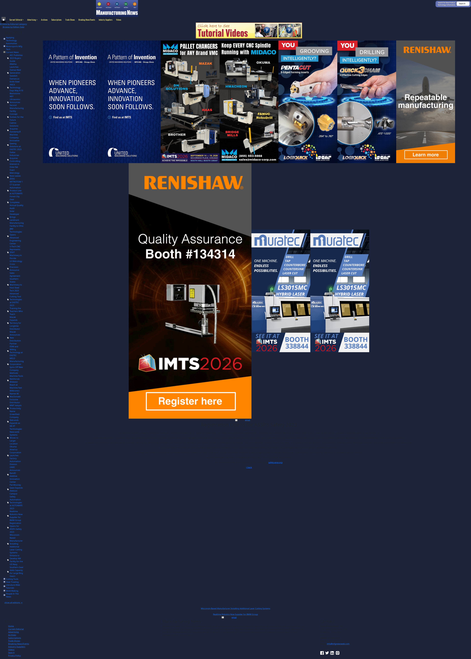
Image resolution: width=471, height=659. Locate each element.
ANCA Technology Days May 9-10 (16, 87)
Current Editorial (15, 19)
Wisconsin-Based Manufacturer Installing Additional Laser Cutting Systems (16, 544)
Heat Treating (12, 582)
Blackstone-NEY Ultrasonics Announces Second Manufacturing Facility (17, 102)
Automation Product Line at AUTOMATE (16, 190)
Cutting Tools (12, 579)
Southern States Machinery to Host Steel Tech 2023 (16, 285)
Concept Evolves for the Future (16, 117)
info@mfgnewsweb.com (338, 643)
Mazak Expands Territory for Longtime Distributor (15, 323)
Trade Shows (70, 19)
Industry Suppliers (105, 19)
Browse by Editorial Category (13, 24)
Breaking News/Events (86, 19)
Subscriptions (56, 19)
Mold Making (12, 590)
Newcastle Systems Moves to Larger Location (14, 438)
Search (11, 652)
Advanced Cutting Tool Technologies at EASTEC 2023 (16, 299)
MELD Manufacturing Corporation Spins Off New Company (17, 364)
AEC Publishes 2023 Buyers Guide (16, 58)
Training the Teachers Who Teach (16, 311)
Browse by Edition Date (13, 27)
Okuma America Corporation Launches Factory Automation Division (15, 455)
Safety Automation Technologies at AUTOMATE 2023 (16, 502)
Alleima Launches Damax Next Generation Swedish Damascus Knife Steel (15, 73)
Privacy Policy (14, 655)
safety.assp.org (275, 462)
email (247, 420)
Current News (12, 52)
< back (249, 467)
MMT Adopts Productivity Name (16, 408)
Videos (118, 19)
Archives (44, 19)
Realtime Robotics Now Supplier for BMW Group (235, 614)
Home (11, 626)
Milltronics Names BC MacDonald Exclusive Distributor (15, 396)
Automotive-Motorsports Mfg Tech (14, 46)
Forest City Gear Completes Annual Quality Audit (16, 202)
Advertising (31, 19)
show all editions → (13, 602)
